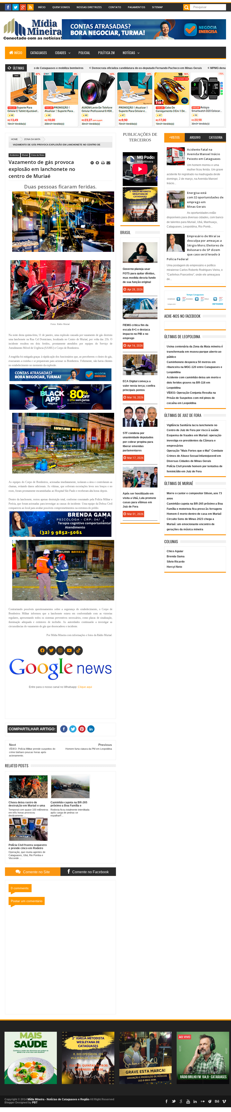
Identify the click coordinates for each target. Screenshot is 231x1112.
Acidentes (14, 155)
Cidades (60, 52)
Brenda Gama (176, 556)
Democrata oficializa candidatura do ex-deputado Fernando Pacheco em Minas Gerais (111, 68)
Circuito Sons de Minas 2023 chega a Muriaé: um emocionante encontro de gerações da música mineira (191, 524)
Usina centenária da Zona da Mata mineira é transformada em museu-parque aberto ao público (195, 351)
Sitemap (157, 7)
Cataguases (38, 52)
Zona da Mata (32, 139)
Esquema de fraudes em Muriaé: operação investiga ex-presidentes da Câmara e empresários (194, 440)
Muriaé (25, 155)
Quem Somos (61, 7)
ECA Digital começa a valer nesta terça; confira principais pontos (139, 385)
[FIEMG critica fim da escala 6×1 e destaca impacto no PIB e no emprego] (140, 302)
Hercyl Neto (174, 566)
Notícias (129, 52)
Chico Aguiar (175, 551)
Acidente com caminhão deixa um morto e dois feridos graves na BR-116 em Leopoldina (194, 382)
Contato (115, 7)
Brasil (125, 232)
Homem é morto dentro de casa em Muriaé (194, 513)
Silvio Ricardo (176, 561)
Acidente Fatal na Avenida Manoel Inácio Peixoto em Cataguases (203, 154)
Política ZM (106, 52)
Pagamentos (136, 7)
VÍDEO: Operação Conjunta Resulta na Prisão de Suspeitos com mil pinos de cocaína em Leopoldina (191, 398)
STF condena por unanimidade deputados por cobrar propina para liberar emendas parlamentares (138, 442)
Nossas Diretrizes (89, 7)
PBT (34, 1102)
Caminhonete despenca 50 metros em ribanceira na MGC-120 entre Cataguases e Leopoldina (194, 367)
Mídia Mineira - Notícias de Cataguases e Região (58, 1099)
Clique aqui (85, 687)
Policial (84, 52)
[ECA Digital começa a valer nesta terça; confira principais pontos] (140, 358)
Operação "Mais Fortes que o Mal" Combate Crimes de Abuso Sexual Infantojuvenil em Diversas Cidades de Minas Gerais (195, 456)
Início (42, 7)
